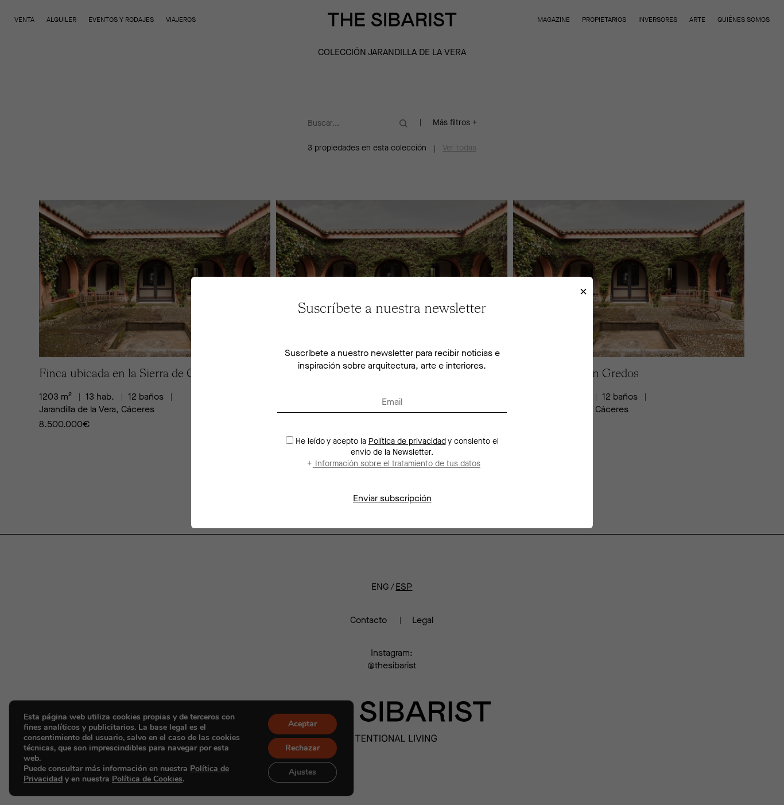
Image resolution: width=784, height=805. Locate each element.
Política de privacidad (407, 441)
